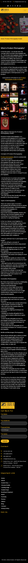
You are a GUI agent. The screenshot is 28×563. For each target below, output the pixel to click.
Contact (3, 506)
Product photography (7, 157)
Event (3, 494)
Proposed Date (5, 427)
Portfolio (3, 497)
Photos (3, 499)
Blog (2, 504)
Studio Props (5, 490)
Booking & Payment (7, 492)
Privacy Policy (5, 508)
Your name (4, 414)
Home (3, 478)
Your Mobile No (5, 420)
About (3, 480)
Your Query (4, 434)
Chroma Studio (5, 485)
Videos (3, 501)
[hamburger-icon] (25, 10)
